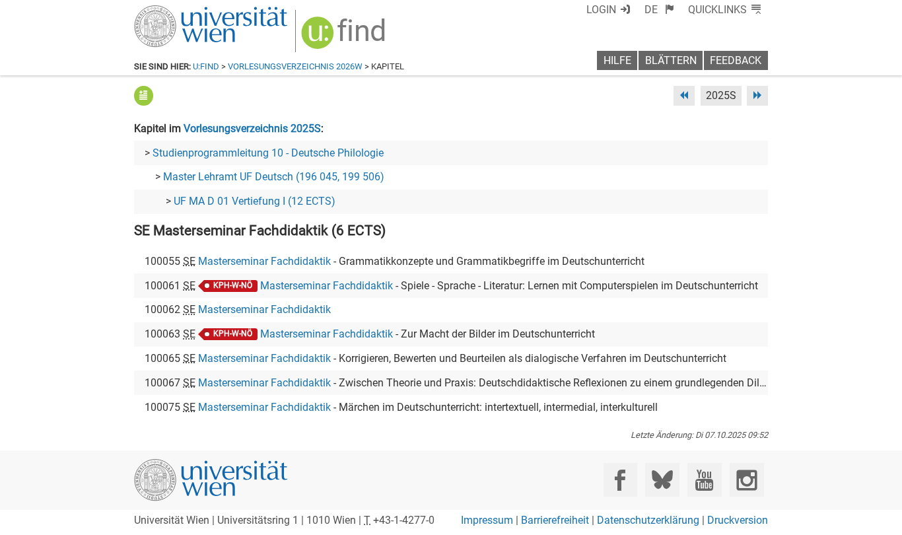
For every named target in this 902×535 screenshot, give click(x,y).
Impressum (487, 520)
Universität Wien (179, 11)
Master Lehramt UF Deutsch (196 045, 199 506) (273, 176)
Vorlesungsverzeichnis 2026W (295, 66)
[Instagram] (746, 480)
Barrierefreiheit (555, 520)
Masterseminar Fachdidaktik (264, 261)
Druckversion (737, 520)
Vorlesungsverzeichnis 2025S (252, 128)
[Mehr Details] (143, 95)
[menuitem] (659, 9)
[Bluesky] (662, 480)
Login (601, 9)
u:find (206, 66)
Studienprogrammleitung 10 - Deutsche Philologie (268, 153)
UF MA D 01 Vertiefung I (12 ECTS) (254, 201)
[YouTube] (704, 480)
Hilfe (617, 60)
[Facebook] (620, 480)
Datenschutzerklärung (648, 520)
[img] (345, 37)
